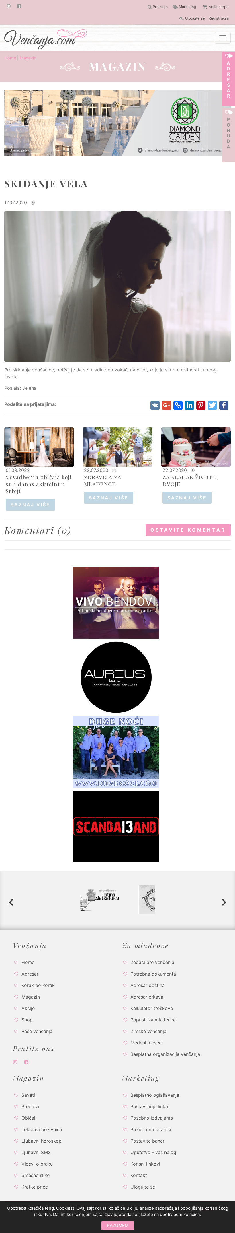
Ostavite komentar (188, 530)
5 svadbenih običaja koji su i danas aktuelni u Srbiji (39, 484)
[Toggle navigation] (223, 38)
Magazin (28, 57)
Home (10, 57)
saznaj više (30, 504)
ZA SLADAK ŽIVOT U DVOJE (190, 480)
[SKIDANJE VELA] (117, 286)
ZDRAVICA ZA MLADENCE (102, 480)
